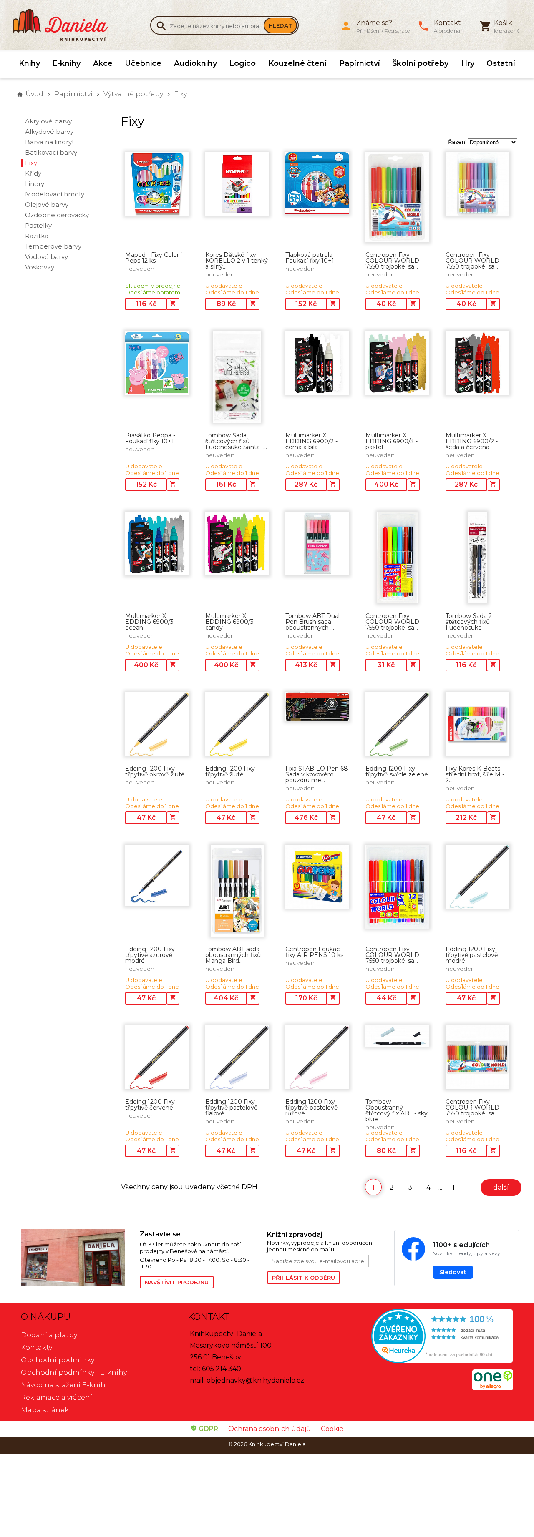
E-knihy (66, 63)
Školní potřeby (420, 63)
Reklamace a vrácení (56, 1397)
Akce (103, 63)
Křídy (33, 173)
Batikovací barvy (51, 152)
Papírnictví (359, 63)
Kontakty (36, 1347)
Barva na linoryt (49, 142)
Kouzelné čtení (297, 63)
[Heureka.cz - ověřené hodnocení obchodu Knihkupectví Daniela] (433, 1337)
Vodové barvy (46, 257)
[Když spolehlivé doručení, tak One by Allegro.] (492, 1388)
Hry (467, 63)
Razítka (36, 236)
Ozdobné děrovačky (57, 215)
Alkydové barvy (49, 132)
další (501, 1187)
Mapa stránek (45, 1410)
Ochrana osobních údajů (269, 1429)
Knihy (29, 63)
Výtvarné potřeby (133, 94)
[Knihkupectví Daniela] (65, 25)
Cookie (332, 1429)
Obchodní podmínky (57, 1360)
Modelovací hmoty (54, 194)
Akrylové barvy (48, 121)
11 (452, 1187)
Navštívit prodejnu (177, 1282)
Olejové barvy (46, 204)
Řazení (457, 141)
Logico (242, 63)
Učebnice (143, 63)
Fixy (180, 94)
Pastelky (38, 225)
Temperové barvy (53, 246)
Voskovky (39, 267)
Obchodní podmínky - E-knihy (74, 1372)
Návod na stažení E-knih (63, 1385)
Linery (34, 184)
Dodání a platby (49, 1335)
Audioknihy (195, 63)
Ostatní (500, 63)
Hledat (280, 25)
